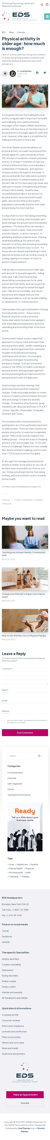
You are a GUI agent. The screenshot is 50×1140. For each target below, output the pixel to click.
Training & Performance (19, 794)
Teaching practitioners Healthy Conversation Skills (23, 554)
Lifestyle (6, 500)
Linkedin (6, 942)
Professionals (16, 872)
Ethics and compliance (13, 1025)
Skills (28, 872)
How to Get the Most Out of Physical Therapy (24, 635)
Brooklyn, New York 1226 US (15, 904)
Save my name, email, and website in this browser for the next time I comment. (27, 721)
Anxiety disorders (10, 959)
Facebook (7, 936)
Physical (7, 503)
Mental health (15, 868)
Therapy (25, 876)
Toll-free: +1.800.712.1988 (15, 909)
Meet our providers (11, 1037)
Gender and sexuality (12, 992)
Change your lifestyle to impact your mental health (23, 595)
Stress (11, 789)
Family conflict (9, 986)
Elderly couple (9, 981)
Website (5, 711)
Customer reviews (11, 1020)
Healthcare (28, 500)
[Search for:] (25, 755)
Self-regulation (15, 783)
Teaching (13, 876)
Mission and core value (13, 1042)
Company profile (10, 1014)
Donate (25, 1102)
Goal (18, 500)
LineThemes (24, 1128)
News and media (10, 1048)
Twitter (5, 930)
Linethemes (25, 71)
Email (5, 700)
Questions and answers (13, 1053)
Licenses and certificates (14, 1031)
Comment (7, 668)
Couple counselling (11, 964)
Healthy (39, 500)
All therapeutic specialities (15, 997)
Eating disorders (10, 975)
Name (5, 690)
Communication (15, 772)
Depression (7, 970)
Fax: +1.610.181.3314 (12, 915)
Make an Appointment (25, 1094)
